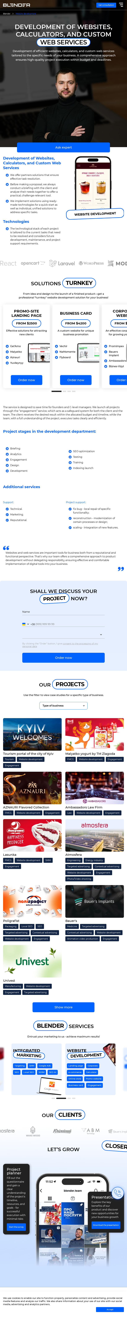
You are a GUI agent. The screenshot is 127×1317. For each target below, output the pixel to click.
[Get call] (118, 1193)
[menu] (121, 5)
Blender (6, 14)
